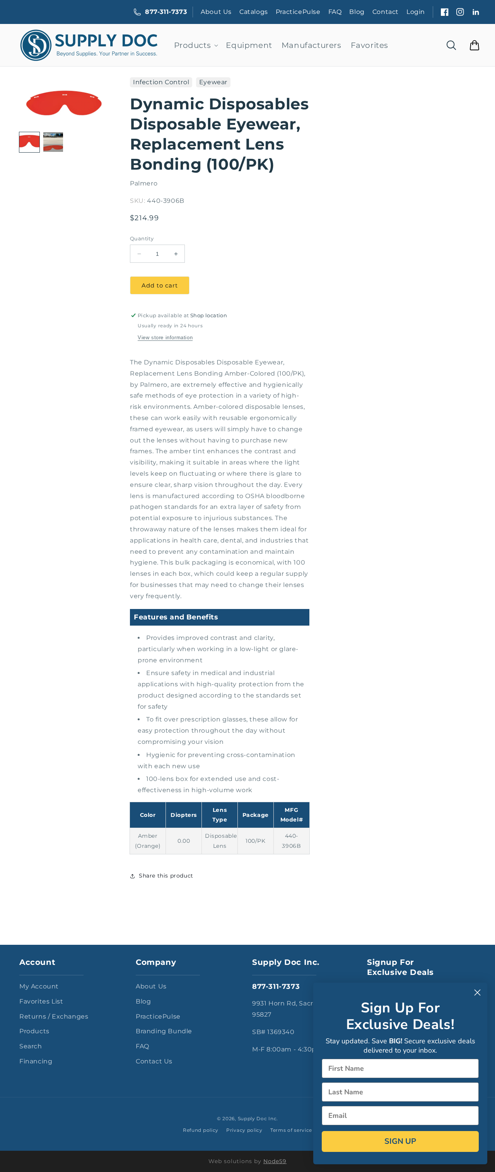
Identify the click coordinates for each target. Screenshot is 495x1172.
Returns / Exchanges (53, 1016)
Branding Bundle (164, 1031)
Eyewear (213, 82)
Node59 (275, 1161)
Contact (385, 11)
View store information (165, 337)
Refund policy (200, 1130)
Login (415, 11)
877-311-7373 (166, 11)
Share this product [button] (166, 875)
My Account (39, 986)
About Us (216, 11)
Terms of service (291, 1130)
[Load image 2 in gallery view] (53, 142)
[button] (195, 45)
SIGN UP (400, 1141)
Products (34, 1031)
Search (30, 1046)
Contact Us (154, 1061)
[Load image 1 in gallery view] (29, 142)
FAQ (335, 11)
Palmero (143, 183)
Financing (35, 1061)
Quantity (142, 238)
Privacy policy (244, 1130)
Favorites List (41, 1001)
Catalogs (253, 11)
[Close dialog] (477, 992)
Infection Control (161, 82)
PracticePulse (298, 11)
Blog (356, 11)
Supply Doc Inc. (258, 1118)
